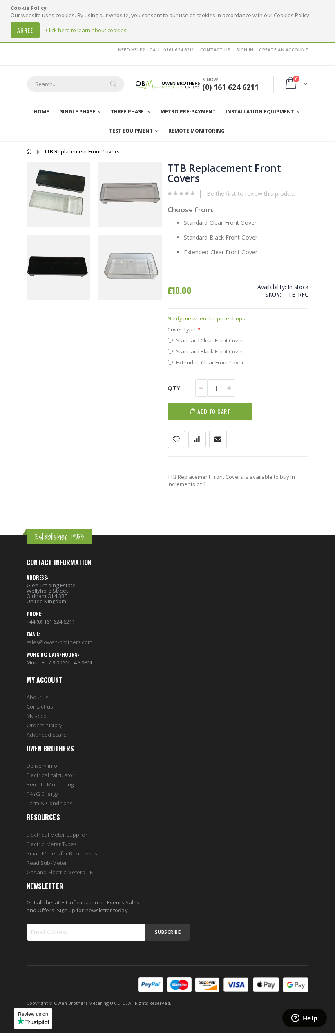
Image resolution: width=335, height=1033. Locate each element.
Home (30, 151)
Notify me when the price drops (206, 318)
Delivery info (42, 765)
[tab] (73, 523)
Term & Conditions (49, 803)
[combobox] (76, 84)
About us (38, 697)
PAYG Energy (42, 794)
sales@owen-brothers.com (60, 642)
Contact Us (215, 50)
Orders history (44, 725)
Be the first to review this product (251, 194)
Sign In (244, 50)
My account (41, 716)
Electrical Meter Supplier (57, 834)
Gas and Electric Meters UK (60, 872)
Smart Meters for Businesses (62, 853)
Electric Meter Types (51, 844)
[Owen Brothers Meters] (167, 84)
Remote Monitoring (50, 784)
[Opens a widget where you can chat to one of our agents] (304, 1019)
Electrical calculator (50, 775)
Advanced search (48, 734)
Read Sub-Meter (47, 862)
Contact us (40, 706)
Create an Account (283, 50)
